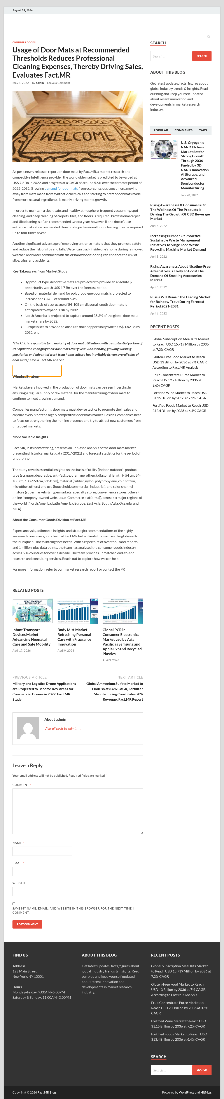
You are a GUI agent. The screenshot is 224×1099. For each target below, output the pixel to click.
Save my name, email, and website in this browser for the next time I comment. (73, 911)
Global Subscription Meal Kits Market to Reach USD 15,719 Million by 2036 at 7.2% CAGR (180, 344)
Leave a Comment (58, 83)
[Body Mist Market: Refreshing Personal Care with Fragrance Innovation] (78, 625)
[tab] (160, 130)
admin (40, 83)
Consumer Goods (23, 42)
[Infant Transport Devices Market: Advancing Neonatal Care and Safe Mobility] (32, 625)
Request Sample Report (37, 371)
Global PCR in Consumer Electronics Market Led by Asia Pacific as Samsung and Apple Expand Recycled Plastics (122, 641)
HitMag (206, 1092)
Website (19, 883)
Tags (203, 130)
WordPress (186, 1092)
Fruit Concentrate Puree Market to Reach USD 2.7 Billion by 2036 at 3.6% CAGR (178, 380)
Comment (21, 784)
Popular (161, 130)
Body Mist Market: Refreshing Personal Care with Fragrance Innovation (74, 636)
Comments (183, 130)
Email (18, 863)
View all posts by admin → (62, 728)
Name (18, 843)
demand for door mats (61, 188)
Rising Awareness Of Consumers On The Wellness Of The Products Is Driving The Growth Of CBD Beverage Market (180, 211)
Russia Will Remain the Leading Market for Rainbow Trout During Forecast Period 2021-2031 (180, 301)
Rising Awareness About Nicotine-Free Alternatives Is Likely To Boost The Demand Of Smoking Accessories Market (180, 273)
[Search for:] (181, 56)
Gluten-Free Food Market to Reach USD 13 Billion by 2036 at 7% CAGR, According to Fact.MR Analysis (179, 362)
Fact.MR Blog (47, 1092)
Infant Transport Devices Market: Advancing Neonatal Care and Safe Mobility (31, 636)
